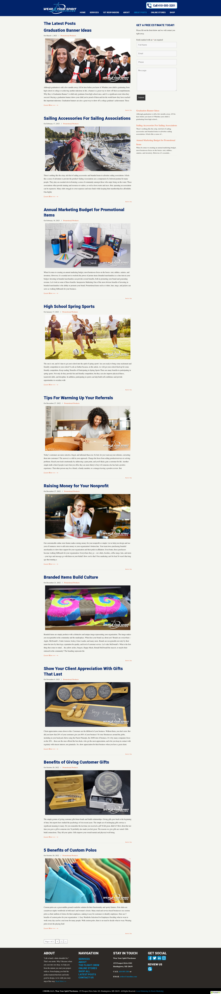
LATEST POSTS (87, 974)
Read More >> (61, 981)
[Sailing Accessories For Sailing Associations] (87, 170)
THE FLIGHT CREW (89, 965)
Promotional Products (68, 35)
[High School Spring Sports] (87, 358)
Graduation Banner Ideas (68, 30)
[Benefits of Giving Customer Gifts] (87, 814)
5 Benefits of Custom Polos (70, 850)
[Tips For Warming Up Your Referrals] (87, 450)
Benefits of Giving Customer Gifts (76, 762)
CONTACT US (86, 977)
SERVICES (84, 959)
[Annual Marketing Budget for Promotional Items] (87, 267)
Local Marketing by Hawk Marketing (150, 991)
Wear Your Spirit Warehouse (60, 8)
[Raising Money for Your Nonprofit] (87, 538)
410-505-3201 (124, 971)
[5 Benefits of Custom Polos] (87, 902)
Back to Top (128, 110)
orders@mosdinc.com (128, 976)
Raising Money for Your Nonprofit (77, 485)
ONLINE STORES (88, 968)
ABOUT (83, 962)
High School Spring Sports (69, 306)
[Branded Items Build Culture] (87, 629)
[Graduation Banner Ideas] (87, 82)
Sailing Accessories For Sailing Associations (87, 118)
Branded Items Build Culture (71, 577)
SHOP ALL (84, 971)
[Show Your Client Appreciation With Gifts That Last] (87, 726)
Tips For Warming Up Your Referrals (78, 397)
